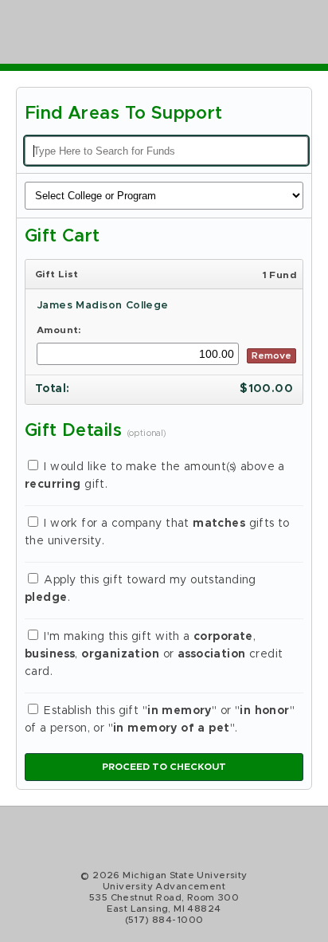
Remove (271, 355)
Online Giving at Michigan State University (127, 32)
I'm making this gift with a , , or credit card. (154, 654)
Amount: (59, 330)
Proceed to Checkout (164, 766)
